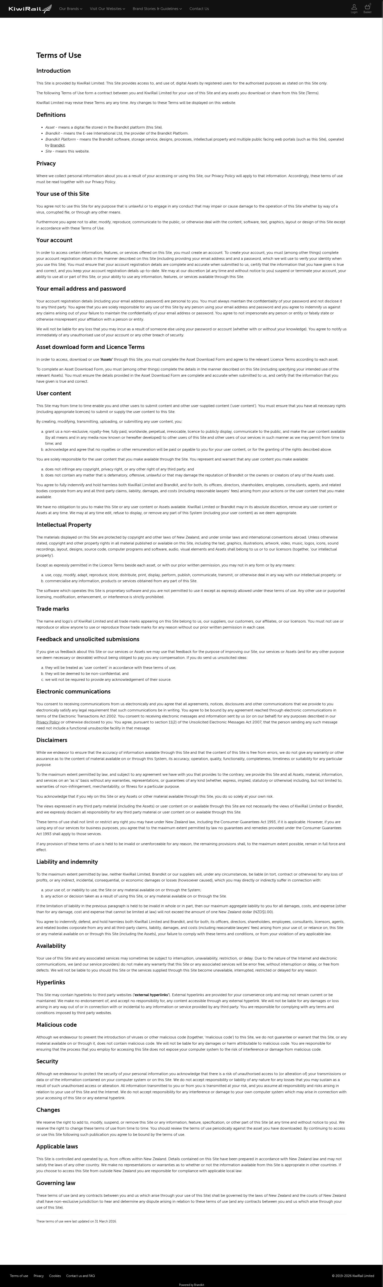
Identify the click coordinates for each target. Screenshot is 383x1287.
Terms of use (19, 1276)
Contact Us (199, 9)
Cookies (55, 1276)
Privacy (39, 1276)
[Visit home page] (30, 8)
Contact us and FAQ (80, 1276)
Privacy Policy (48, 722)
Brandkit (57, 145)
